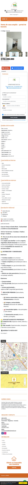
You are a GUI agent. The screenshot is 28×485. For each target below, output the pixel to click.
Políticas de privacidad (7, 454)
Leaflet (16, 370)
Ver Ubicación (11, 382)
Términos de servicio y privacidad (19, 120)
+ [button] (2, 344)
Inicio (3, 440)
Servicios (4, 446)
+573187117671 (9, 10)
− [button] (2, 347)
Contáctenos (5, 452)
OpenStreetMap (24, 370)
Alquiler (3, 444)
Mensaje (4, 108)
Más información (9, 483)
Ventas (3, 442)
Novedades (4, 448)
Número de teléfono (6, 103)
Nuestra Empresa (6, 450)
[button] (26, 33)
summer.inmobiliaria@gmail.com (14, 87)
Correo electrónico (6, 99)
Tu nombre (4, 94)
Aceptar (23, 482)
